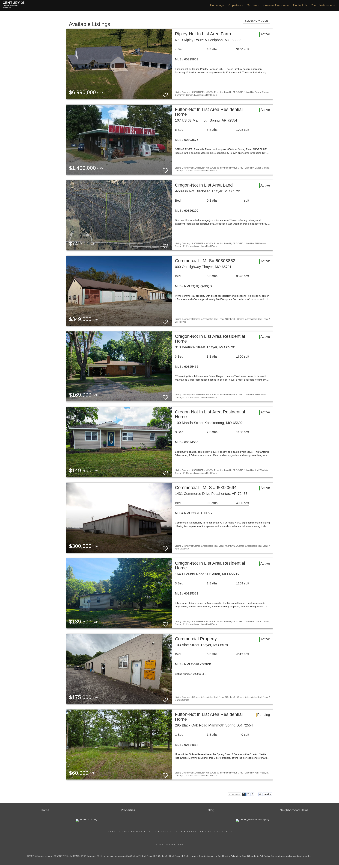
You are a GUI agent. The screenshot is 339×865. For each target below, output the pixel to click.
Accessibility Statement (177, 831)
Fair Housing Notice (216, 831)
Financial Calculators (276, 5)
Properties (236, 7)
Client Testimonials (323, 5)
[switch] (165, 93)
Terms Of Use (116, 831)
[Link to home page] (15, 5)
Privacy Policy (142, 831)
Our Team (253, 5)
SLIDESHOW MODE (256, 20)
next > (267, 794)
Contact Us (300, 5)
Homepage (217, 5)
